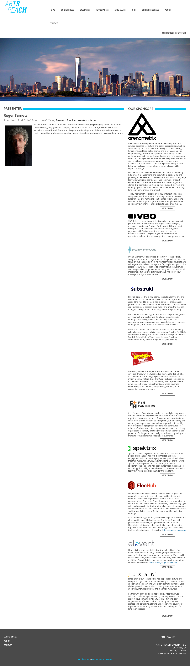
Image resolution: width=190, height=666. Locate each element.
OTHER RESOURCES (150, 10)
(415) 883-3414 (167, 653)
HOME (52, 10)
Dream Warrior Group (102, 659)
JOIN (134, 10)
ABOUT (168, 10)
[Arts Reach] (16, 12)
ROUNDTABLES (102, 10)
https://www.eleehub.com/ (174, 530)
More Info (167, 208)
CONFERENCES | (168, 33)
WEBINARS (85, 10)
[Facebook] (179, 637)
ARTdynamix (83, 659)
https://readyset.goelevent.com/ (164, 562)
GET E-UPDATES (180, 33)
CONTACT (54, 23)
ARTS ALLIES (120, 10)
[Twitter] (185, 637)
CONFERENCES (67, 10)
